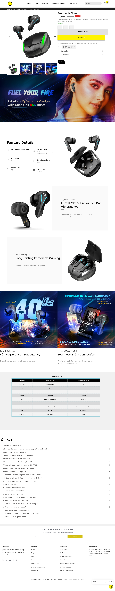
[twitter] (7, 560)
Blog (32, 553)
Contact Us (34, 570)
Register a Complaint (66, 567)
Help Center (63, 549)
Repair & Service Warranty (67, 563)
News (32, 556)
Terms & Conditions (37, 560)
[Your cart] (105, 3)
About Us (34, 549)
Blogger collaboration (66, 570)
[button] (55, 36)
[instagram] (13, 560)
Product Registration (66, 556)
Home (8, 9)
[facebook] (4, 560)
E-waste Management (38, 567)
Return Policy (64, 560)
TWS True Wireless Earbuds (20, 9)
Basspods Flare (34, 9)
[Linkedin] (10, 560)
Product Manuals (65, 553)
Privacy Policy (35, 563)
